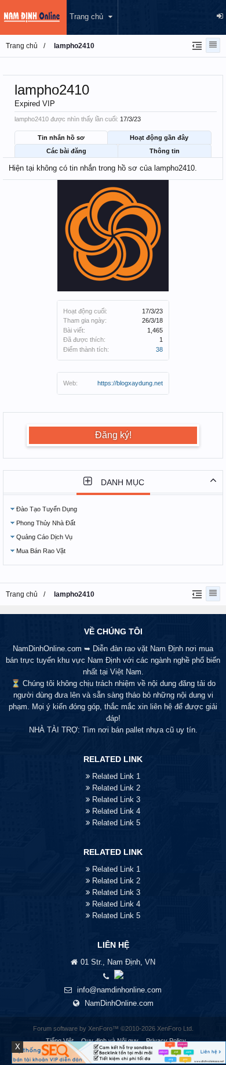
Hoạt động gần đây (159, 137)
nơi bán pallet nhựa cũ (136, 729)
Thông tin (165, 150)
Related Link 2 (116, 788)
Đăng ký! (113, 435)
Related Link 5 (116, 822)
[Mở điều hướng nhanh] (195, 45)
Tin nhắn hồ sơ (61, 137)
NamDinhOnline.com (119, 1003)
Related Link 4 (116, 811)
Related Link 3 (116, 799)
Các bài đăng (66, 150)
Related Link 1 (116, 776)
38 (159, 349)
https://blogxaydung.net (130, 383)
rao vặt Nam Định (154, 648)
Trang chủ (86, 16)
